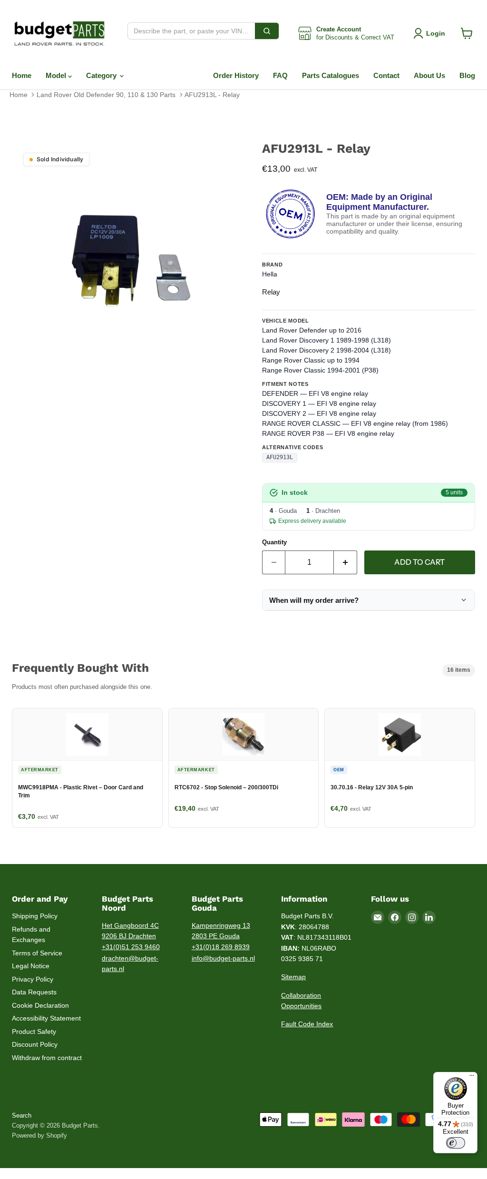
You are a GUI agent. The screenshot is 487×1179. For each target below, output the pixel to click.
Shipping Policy (35, 916)
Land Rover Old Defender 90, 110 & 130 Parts (106, 94)
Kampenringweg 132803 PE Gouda (221, 931)
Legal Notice (30, 966)
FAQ (280, 75)
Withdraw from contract (47, 1057)
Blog (467, 75)
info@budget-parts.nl (223, 958)
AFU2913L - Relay (212, 94)
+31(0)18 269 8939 (221, 947)
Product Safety (34, 1031)
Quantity (274, 542)
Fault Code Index (307, 1024)
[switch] (455, 1143)
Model (57, 75)
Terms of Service (37, 953)
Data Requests (34, 992)
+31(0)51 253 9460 (131, 947)
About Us (429, 75)
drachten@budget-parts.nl (130, 963)
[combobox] (191, 31)
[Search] (267, 31)
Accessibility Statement (46, 1018)
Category (102, 75)
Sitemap (293, 977)
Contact (386, 75)
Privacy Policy (32, 979)
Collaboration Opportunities (301, 1001)
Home (21, 75)
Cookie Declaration (40, 1005)
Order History (236, 75)
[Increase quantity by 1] (345, 562)
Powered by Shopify (39, 1135)
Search (21, 1115)
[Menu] (471, 1077)
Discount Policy (35, 1044)
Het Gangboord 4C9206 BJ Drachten (130, 931)
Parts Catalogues (330, 75)
